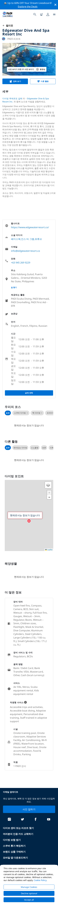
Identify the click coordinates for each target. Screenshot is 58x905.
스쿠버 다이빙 (20, 413)
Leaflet (49, 550)
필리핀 (9, 25)
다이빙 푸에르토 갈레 (12, 98)
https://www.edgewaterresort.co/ (30, 227)
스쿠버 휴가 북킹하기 (14, 845)
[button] (29, 521)
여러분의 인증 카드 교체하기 (18, 834)
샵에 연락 (29, 393)
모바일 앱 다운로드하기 (15, 857)
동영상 (42, 69)
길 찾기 (14, 287)
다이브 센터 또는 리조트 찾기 (18, 828)
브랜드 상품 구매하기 (14, 851)
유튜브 (38, 239)
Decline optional (29, 893)
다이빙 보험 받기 (12, 839)
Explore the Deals (27, 6)
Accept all (29, 899)
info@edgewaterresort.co (25, 250)
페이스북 (16, 239)
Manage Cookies (29, 887)
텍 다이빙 (36, 413)
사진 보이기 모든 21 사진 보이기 (21, 69)
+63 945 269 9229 (20, 262)
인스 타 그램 (27, 239)
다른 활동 (45, 81)
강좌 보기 (17, 81)
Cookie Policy (40, 880)
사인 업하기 (29, 809)
